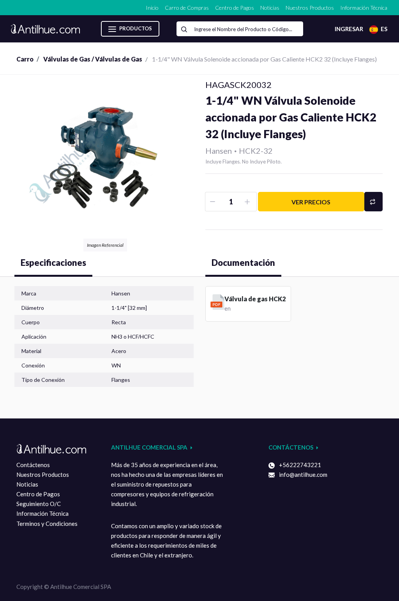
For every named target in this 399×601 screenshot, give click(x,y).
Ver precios (310, 202)
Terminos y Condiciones (47, 523)
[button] (373, 201)
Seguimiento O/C (38, 503)
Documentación (243, 262)
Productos (135, 28)
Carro (25, 59)
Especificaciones (53, 262)
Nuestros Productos (42, 474)
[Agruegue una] (248, 201)
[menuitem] (152, 7)
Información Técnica (42, 513)
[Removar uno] (213, 201)
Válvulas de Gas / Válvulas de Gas (92, 59)
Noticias (27, 484)
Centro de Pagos (38, 493)
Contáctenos (33, 464)
